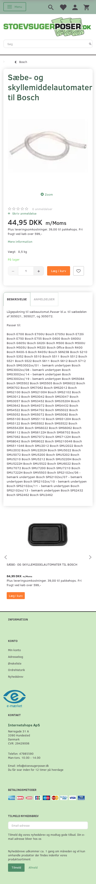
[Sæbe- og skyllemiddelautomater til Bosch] (48, 146)
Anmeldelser (44, 299)
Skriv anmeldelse (23, 213)
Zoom (49, 194)
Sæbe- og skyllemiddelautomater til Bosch (42, 564)
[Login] (75, 7)
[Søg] (90, 44)
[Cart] (86, 7)
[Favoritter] (63, 7)
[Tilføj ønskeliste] (78, 271)
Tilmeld (16, 867)
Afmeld (33, 867)
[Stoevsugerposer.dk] (47, 26)
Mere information (20, 241)
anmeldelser (42, 209)
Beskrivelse (17, 299)
